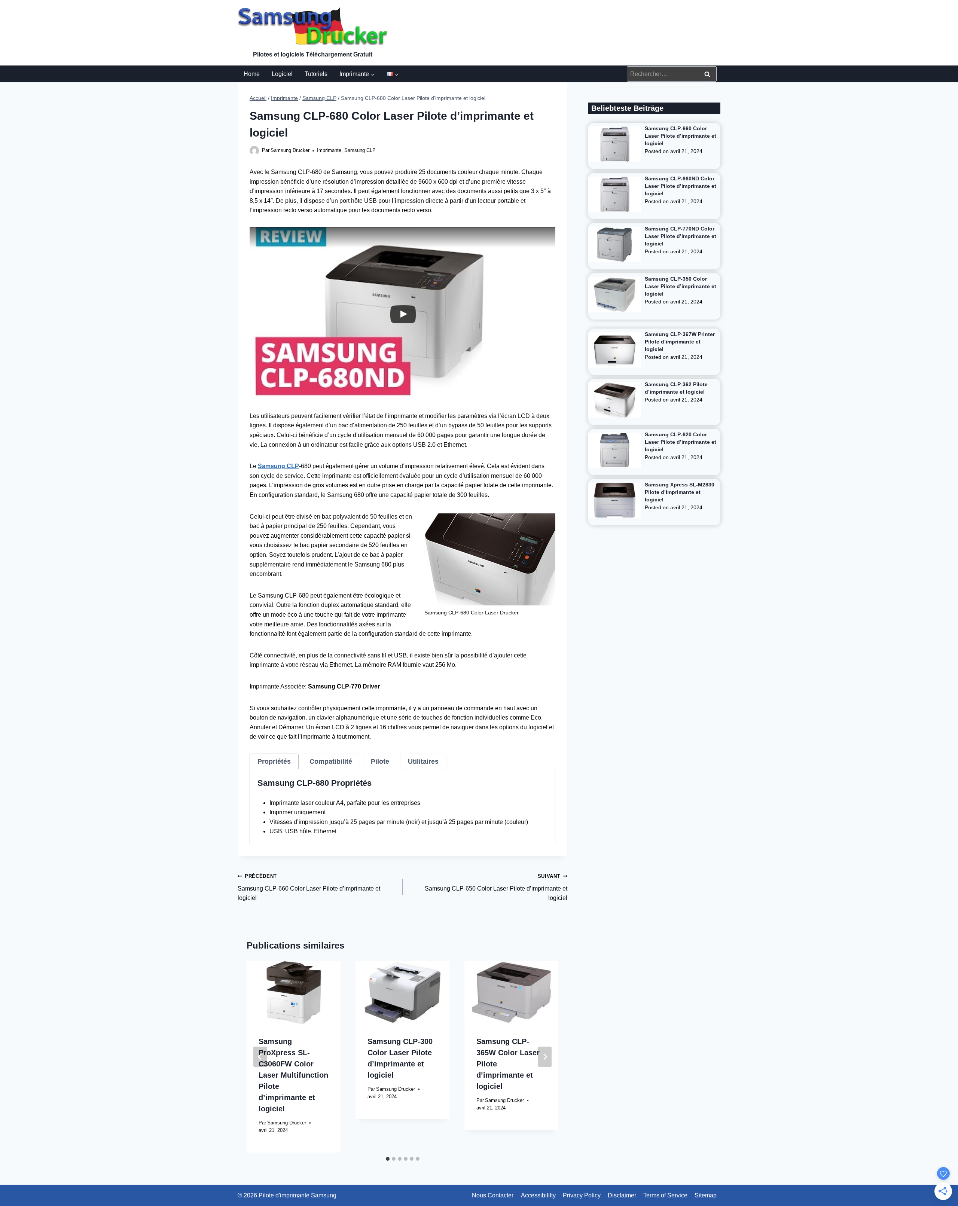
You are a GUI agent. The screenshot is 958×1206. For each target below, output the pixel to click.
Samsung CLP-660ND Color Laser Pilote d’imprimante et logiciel (680, 185)
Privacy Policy (582, 1195)
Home (252, 74)
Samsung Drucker (290, 150)
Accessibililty (538, 1195)
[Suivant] (545, 1057)
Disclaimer (622, 1195)
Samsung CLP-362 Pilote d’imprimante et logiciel (676, 388)
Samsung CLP (360, 150)
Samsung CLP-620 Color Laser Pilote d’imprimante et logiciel (680, 441)
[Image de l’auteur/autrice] (254, 150)
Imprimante (329, 150)
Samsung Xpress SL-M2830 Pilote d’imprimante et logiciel (679, 492)
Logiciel (282, 74)
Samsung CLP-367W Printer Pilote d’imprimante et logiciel (680, 341)
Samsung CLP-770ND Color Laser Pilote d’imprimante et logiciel (680, 236)
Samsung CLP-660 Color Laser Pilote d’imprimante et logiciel (309, 887)
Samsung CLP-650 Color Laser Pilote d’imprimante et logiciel (496, 887)
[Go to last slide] (260, 1057)
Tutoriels (316, 74)
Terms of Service (665, 1195)
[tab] (274, 761)
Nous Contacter (492, 1195)
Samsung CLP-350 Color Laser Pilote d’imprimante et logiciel (680, 286)
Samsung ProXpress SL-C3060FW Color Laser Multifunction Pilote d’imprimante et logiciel (293, 1075)
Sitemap (706, 1195)
